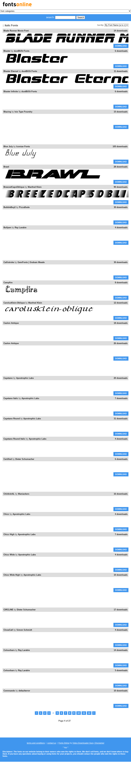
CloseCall (8, 630)
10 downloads (120, 575)
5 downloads (121, 670)
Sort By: (100, 25)
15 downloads (120, 112)
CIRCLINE (8, 609)
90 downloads (120, 187)
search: (50, 17)
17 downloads (120, 609)
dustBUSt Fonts (21, 51)
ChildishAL (9, 494)
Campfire (8, 282)
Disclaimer (99, 743)
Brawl (6, 167)
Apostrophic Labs (25, 378)
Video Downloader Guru (83, 743)
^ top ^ (65, 747)
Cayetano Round (12, 418)
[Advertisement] (65, 137)
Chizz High (9, 534)
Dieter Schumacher (24, 459)
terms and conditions (36, 743)
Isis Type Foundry (23, 112)
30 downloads (120, 207)
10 (78, 713)
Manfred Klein (35, 187)
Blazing (7, 112)
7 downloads (121, 398)
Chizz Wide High (12, 575)
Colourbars (9, 650)
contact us (51, 743)
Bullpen (7, 227)
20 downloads (120, 378)
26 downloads (120, 343)
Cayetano (8, 378)
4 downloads (121, 227)
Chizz (6, 514)
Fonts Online (63, 743)
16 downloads (120, 494)
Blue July (8, 146)
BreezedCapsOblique (14, 187)
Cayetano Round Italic (14, 439)
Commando (9, 690)
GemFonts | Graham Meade (31, 262)
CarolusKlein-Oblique (14, 303)
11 (84, 713)
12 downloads (120, 303)
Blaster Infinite (11, 91)
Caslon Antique (11, 323)
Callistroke (9, 262)
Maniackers (23, 494)
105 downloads (120, 146)
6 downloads (121, 51)
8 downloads (121, 282)
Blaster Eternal (11, 71)
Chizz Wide (9, 554)
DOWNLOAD (121, 46)
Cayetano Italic (11, 398)
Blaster (7, 51)
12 (89, 713)
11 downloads (120, 71)
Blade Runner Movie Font (16, 31)
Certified (8, 459)
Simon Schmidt (24, 630)
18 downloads (120, 323)
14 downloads (120, 31)
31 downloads (120, 418)
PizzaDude (24, 207)
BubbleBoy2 (9, 207)
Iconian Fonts (23, 146)
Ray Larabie (20, 227)
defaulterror (24, 690)
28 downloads (120, 167)
